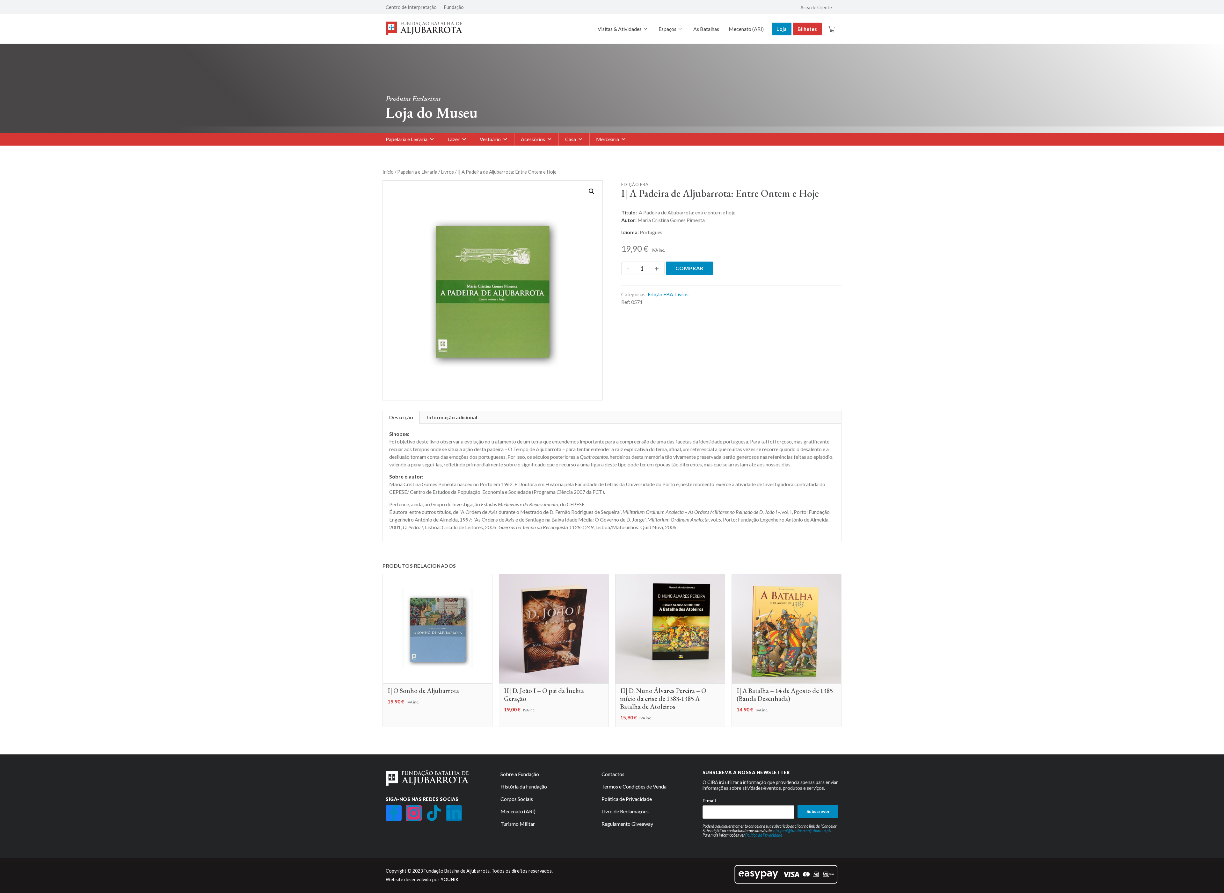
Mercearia (607, 139)
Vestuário (490, 139)
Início (388, 172)
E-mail (709, 800)
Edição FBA (635, 184)
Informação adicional (452, 417)
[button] (591, 191)
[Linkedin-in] (454, 813)
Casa (570, 139)
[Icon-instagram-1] (414, 813)
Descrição (401, 417)
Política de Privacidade (763, 835)
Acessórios (533, 139)
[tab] (401, 417)
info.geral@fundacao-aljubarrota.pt (801, 830)
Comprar (689, 268)
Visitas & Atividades (620, 29)
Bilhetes (807, 29)
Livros (447, 172)
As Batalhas (706, 29)
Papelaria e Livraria (406, 139)
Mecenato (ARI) (746, 29)
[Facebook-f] (394, 813)
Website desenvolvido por (422, 879)
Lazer (454, 139)
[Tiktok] (434, 813)
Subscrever (818, 811)
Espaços (667, 29)
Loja (781, 29)
